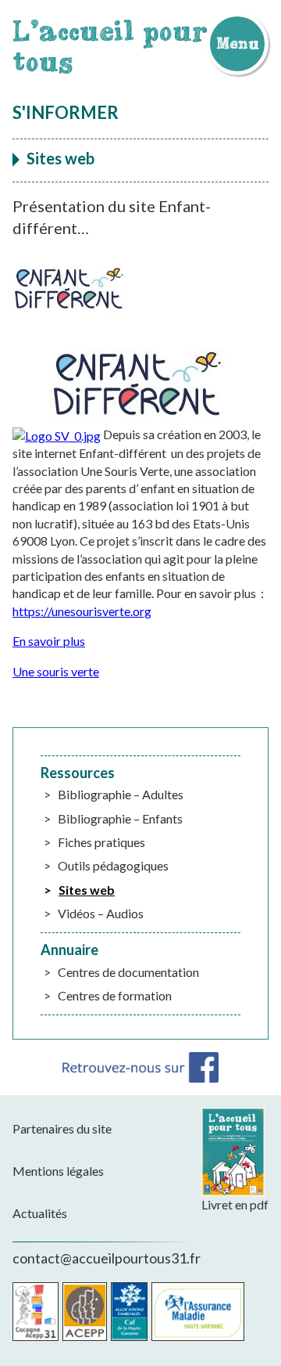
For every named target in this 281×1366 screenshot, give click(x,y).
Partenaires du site (62, 1128)
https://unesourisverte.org (81, 611)
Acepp (84, 1311)
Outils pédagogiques (113, 865)
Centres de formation (115, 995)
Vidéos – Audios (101, 913)
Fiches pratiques (101, 841)
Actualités (39, 1213)
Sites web (87, 889)
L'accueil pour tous (110, 46)
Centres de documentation (128, 971)
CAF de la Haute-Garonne (129, 1311)
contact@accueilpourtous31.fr (106, 1258)
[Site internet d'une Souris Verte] (56, 434)
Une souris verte (55, 671)
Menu (237, 43)
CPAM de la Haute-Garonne (197, 1311)
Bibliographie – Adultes (120, 794)
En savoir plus (48, 640)
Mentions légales (58, 1170)
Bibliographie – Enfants (120, 818)
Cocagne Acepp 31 (35, 1311)
